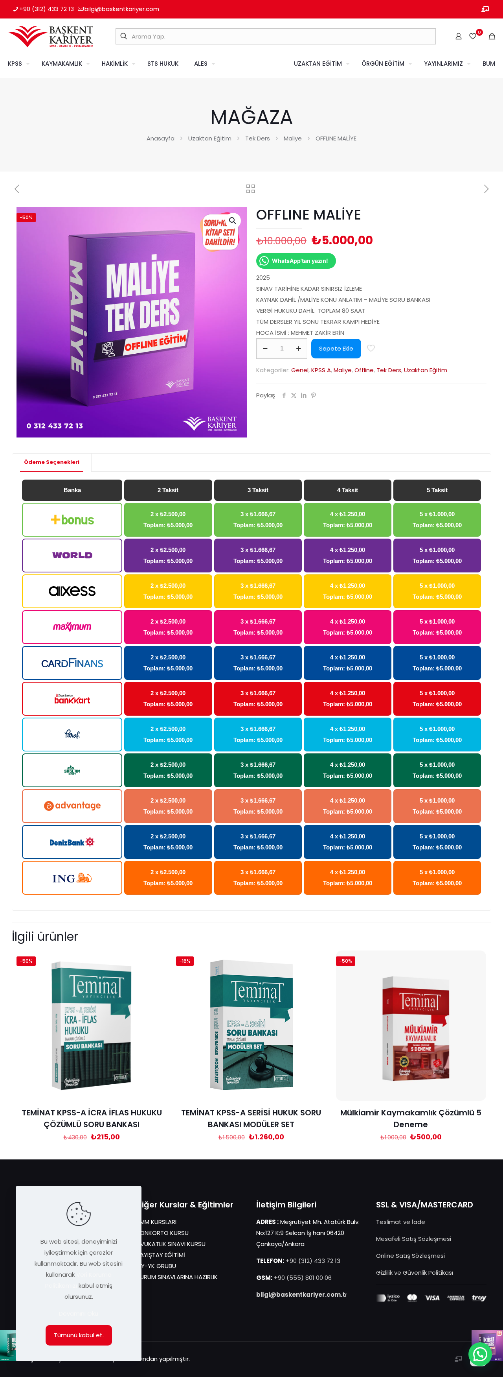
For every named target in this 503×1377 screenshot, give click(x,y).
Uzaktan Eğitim (209, 138)
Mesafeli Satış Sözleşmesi (413, 1239)
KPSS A (321, 370)
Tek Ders (257, 138)
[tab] (52, 462)
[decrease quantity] (265, 348)
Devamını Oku (78, 1313)
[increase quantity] (298, 348)
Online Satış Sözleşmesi (410, 1255)
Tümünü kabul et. (79, 1335)
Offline (364, 370)
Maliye (293, 138)
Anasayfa (160, 138)
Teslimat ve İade (400, 1222)
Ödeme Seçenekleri (51, 462)
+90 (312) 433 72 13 (46, 9)
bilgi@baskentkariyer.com (121, 9)
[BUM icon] (485, 9)
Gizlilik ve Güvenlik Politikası (414, 1272)
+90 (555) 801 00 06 (303, 1278)
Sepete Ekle (336, 348)
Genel (299, 370)
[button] (233, 221)
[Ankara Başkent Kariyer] (51, 36)
